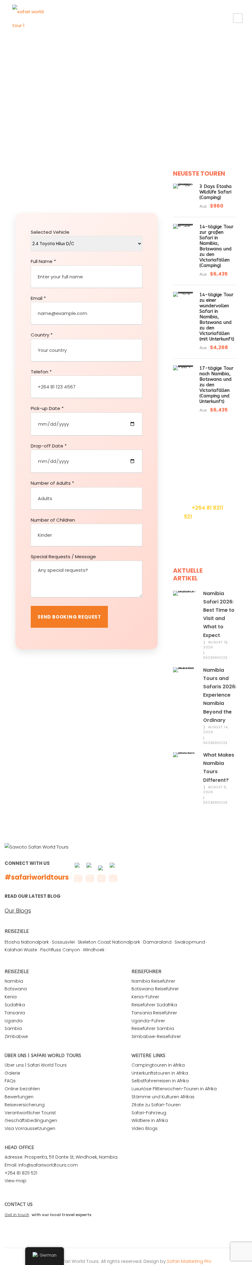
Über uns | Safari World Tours (36, 1065)
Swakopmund (190, 942)
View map (15, 1181)
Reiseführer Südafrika (154, 1005)
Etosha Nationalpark (27, 942)
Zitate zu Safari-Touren (156, 1105)
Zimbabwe (16, 1036)
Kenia (11, 997)
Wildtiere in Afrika (150, 1120)
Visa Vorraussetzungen (30, 1128)
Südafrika (15, 1005)
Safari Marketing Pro (189, 1261)
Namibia (14, 981)
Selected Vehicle (50, 232)
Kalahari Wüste (21, 950)
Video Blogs (145, 1128)
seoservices (215, 657)
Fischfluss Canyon (60, 950)
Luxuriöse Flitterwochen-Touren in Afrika (174, 1089)
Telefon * (41, 371)
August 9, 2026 (215, 789)
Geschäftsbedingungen (31, 1120)
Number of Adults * (52, 483)
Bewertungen (19, 1097)
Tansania (15, 1013)
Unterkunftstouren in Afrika (160, 1073)
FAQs (10, 1081)
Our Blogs (18, 911)
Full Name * (43, 261)
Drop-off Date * (49, 446)
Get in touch (17, 1215)
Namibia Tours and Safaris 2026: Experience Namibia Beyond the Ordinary (219, 695)
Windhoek (93, 950)
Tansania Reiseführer (154, 1013)
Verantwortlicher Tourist (30, 1113)
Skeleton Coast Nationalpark (109, 942)
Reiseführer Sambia (153, 1028)
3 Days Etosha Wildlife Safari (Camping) (215, 192)
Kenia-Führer (145, 997)
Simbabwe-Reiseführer (156, 1036)
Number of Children (53, 520)
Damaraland (157, 942)
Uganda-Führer (148, 1021)
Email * (38, 298)
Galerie (12, 1073)
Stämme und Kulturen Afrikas (163, 1097)
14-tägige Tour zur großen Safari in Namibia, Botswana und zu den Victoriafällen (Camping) (216, 246)
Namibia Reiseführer (153, 981)
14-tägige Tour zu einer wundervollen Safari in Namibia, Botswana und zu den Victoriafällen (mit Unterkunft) (216, 317)
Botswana (16, 989)
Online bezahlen (22, 1089)
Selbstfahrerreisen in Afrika (160, 1081)
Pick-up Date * (47, 408)
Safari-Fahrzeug (149, 1113)
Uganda (13, 1021)
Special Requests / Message (63, 556)
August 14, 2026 (215, 729)
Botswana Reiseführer (155, 989)
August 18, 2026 (215, 645)
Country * (42, 335)
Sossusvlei (63, 942)
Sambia (13, 1028)
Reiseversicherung (25, 1105)
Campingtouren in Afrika (158, 1065)
